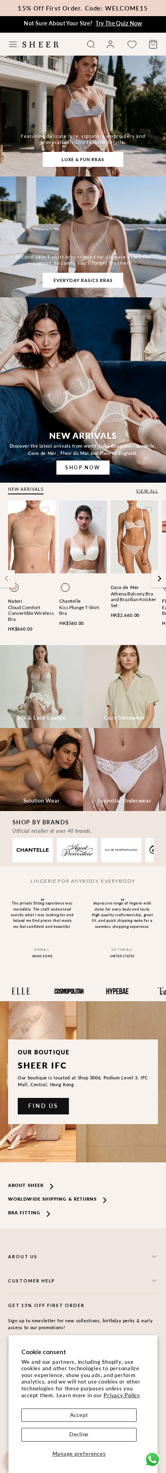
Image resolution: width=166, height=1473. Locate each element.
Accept (79, 1415)
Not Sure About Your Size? (83, 23)
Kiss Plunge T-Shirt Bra (79, 610)
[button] (13, 44)
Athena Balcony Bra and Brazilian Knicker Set (133, 599)
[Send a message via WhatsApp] (152, 1459)
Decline (79, 1434)
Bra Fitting (24, 1212)
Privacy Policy (122, 1395)
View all (147, 491)
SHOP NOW (82, 468)
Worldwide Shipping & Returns (52, 1198)
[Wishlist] (131, 44)
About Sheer (26, 1185)
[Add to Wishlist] (45, 510)
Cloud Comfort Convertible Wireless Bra (31, 613)
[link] (110, 44)
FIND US (43, 1105)
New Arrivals (26, 489)
